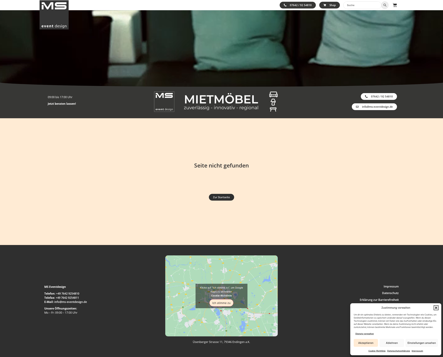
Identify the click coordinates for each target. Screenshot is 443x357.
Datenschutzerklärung (398, 351)
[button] (436, 307)
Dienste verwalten (364, 333)
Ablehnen (392, 343)
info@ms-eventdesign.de (70, 302)
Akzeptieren (365, 343)
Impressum (417, 351)
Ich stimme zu (221, 302)
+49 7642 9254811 (67, 298)
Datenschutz (390, 293)
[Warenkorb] (394, 5)
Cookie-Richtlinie (377, 351)
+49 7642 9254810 (67, 293)
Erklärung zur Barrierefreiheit (379, 300)
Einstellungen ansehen (422, 343)
